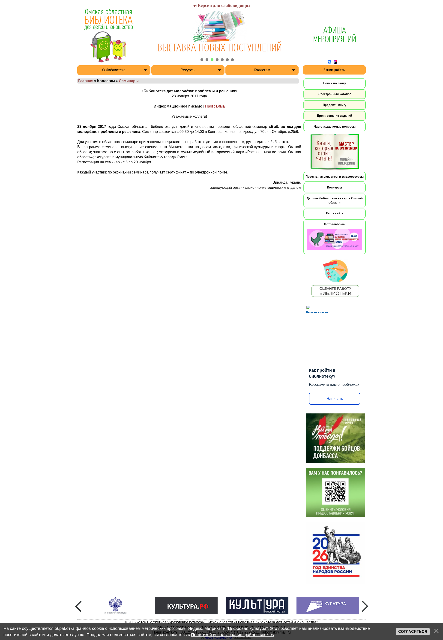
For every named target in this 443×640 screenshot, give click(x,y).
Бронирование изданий (334, 115)
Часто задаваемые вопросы (335, 126)
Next (365, 606)
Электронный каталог (334, 94)
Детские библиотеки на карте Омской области (335, 200)
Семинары (129, 81)
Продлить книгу (334, 105)
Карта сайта (334, 213)
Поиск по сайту (334, 83)
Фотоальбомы (334, 224)
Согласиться (412, 632)
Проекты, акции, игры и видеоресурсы (334, 176)
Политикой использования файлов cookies (232, 634)
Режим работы (334, 70)
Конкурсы (334, 187)
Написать (334, 399)
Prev (78, 606)
